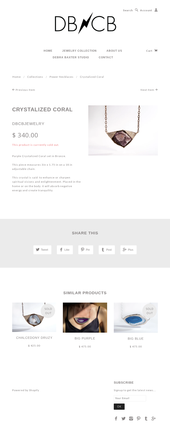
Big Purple (85, 338)
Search (128, 10)
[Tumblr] (146, 418)
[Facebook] (116, 418)
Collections (35, 76)
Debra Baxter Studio (71, 57)
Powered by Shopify (25, 390)
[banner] (85, 24)
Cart (149, 50)
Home (48, 50)
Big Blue (136, 338)
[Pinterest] (138, 418)
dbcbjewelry (28, 123)
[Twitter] (123, 418)
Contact (106, 57)
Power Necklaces (61, 76)
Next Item (148, 89)
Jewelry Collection (79, 50)
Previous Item (25, 89)
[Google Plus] (153, 418)
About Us (114, 50)
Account (146, 10)
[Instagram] (131, 418)
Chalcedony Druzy (34, 337)
